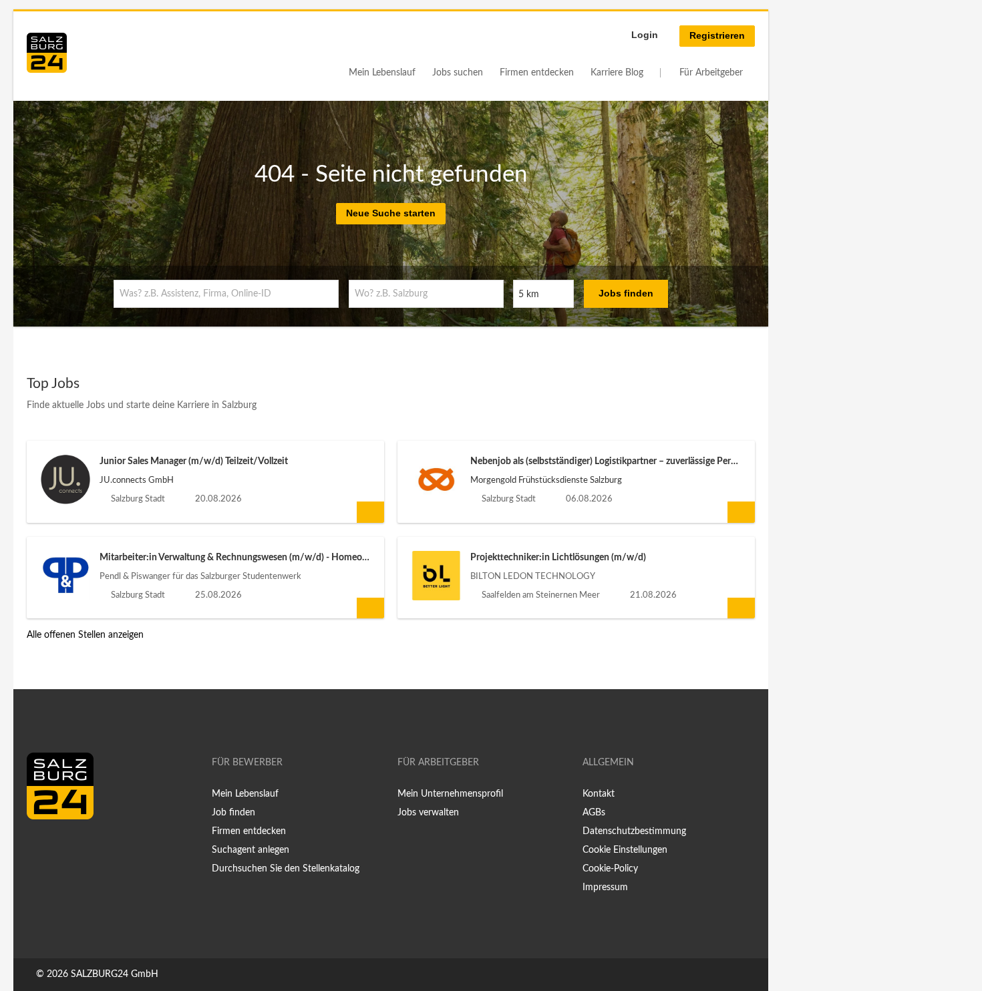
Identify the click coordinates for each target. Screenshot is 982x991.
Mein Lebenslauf (382, 72)
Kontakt (599, 794)
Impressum (605, 887)
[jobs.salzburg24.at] (47, 53)
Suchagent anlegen (250, 850)
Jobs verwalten (428, 812)
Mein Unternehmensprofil (450, 794)
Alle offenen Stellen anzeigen (85, 635)
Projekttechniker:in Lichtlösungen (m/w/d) (558, 557)
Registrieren (717, 35)
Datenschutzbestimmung (634, 831)
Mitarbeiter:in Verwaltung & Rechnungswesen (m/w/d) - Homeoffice (240, 557)
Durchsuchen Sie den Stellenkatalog (285, 868)
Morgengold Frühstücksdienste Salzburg (546, 480)
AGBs (594, 812)
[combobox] (226, 294)
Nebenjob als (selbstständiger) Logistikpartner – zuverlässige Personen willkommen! (640, 461)
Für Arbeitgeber (711, 72)
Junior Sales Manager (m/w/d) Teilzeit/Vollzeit (194, 461)
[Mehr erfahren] (370, 512)
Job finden (233, 812)
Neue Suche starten (391, 213)
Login (644, 34)
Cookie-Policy (610, 868)
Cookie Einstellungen (625, 850)
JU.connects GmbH (137, 480)
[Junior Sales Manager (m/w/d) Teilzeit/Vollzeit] (65, 479)
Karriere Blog (617, 72)
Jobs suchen (457, 72)
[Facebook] (41, 847)
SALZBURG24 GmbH (114, 974)
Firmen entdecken (537, 72)
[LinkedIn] (61, 847)
